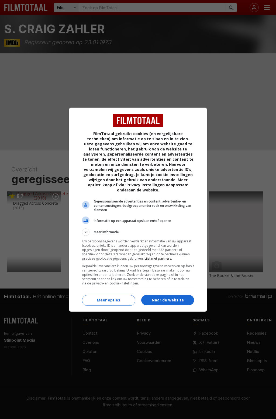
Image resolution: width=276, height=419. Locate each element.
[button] (138, 232)
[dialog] (138, 210)
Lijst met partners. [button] (158, 258)
